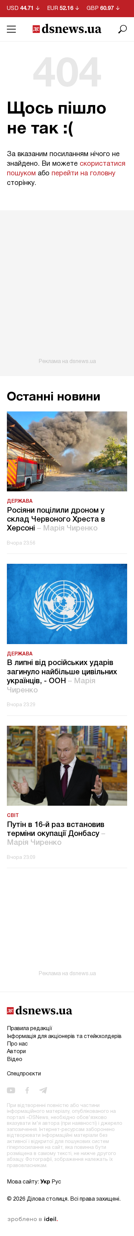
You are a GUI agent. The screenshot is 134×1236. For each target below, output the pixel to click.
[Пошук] (122, 29)
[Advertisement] (67, 287)
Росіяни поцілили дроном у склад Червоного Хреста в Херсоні (56, 519)
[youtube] (11, 1090)
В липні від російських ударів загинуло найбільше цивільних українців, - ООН (62, 676)
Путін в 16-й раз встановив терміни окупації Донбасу (56, 834)
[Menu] (11, 29)
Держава (20, 501)
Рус (56, 1182)
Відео (14, 1059)
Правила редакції (29, 1028)
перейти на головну (83, 174)
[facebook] (27, 1090)
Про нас (17, 1044)
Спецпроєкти (24, 1074)
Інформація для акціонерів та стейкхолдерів (64, 1036)
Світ (13, 816)
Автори (16, 1051)
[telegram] (43, 1090)
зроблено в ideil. (32, 1219)
